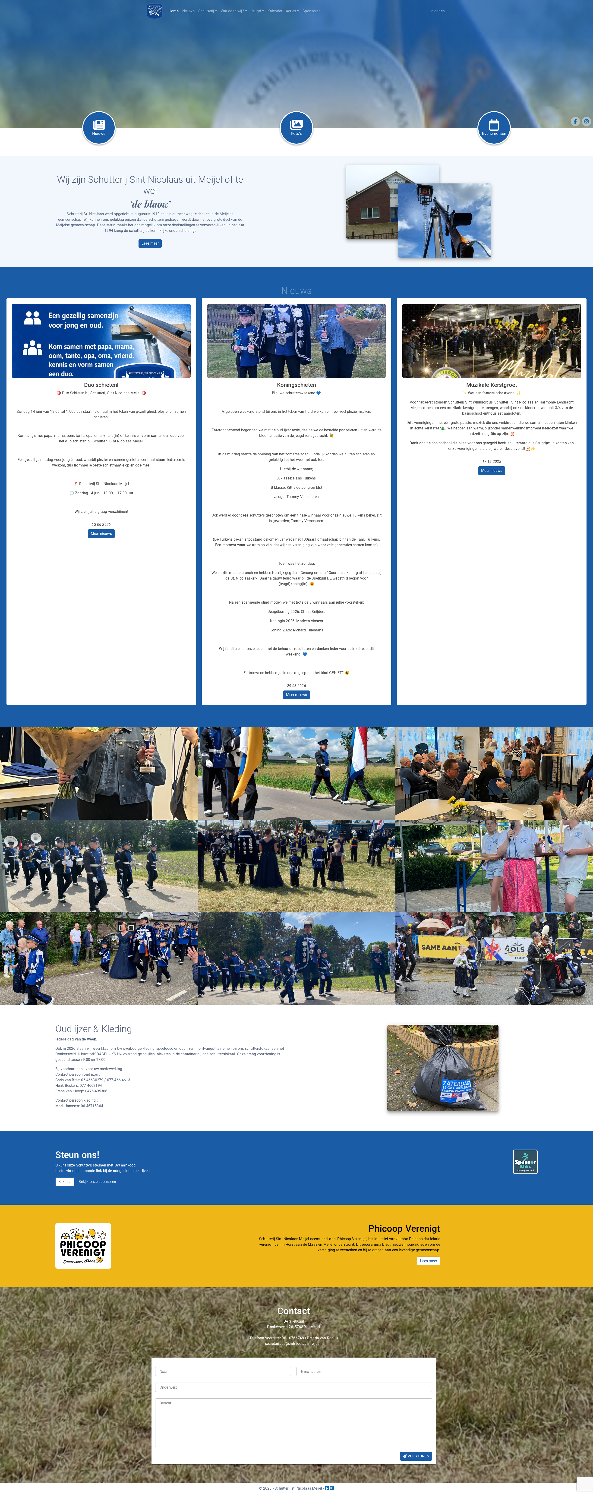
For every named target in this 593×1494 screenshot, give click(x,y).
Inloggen (437, 11)
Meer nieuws (101, 533)
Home (174, 11)
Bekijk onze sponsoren (97, 1181)
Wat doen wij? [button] (232, 11)
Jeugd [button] (256, 11)
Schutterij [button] (206, 11)
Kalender (275, 11)
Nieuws (188, 11)
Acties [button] (291, 11)
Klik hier (65, 1181)
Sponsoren (312, 11)
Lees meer (150, 243)
